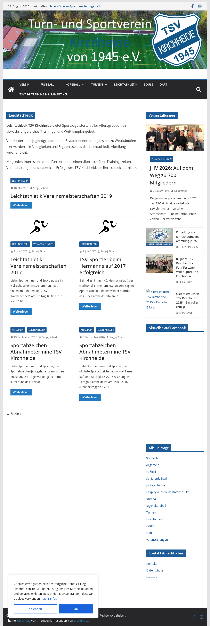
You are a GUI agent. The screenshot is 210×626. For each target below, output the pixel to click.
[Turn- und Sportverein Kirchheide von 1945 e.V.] (105, 13)
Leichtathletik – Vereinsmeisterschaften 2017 (38, 265)
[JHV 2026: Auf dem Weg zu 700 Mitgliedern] (174, 137)
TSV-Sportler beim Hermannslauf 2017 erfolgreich (102, 265)
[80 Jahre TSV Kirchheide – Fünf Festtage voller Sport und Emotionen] (159, 270)
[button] (32, 84)
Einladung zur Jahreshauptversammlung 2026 (187, 236)
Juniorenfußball (156, 485)
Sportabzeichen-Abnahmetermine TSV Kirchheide (36, 351)
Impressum (153, 577)
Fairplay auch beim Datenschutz (167, 492)
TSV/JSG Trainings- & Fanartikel (43, 94)
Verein (24, 84)
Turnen (97, 84)
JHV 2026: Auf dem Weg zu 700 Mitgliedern (171, 175)
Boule (148, 84)
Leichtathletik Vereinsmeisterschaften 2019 (61, 195)
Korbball (72, 84)
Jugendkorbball (156, 506)
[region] (53, 596)
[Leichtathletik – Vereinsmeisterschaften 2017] (38, 227)
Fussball (47, 84)
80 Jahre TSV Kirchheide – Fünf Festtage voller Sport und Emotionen (187, 267)
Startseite (152, 458)
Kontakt (151, 564)
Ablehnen (35, 609)
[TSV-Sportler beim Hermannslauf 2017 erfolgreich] (107, 227)
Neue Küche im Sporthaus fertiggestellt (75, 6)
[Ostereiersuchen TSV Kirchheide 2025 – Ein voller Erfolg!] (159, 303)
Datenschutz (154, 570)
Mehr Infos (49, 598)
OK (76, 609)
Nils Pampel (181, 191)
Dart (163, 84)
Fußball (151, 472)
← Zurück (13, 414)
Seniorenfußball (156, 478)
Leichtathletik (125, 84)
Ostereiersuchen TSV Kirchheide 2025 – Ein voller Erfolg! (187, 300)
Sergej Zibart (40, 188)
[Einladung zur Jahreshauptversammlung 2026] (159, 240)
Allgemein (18, 329)
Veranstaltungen (43, 244)
